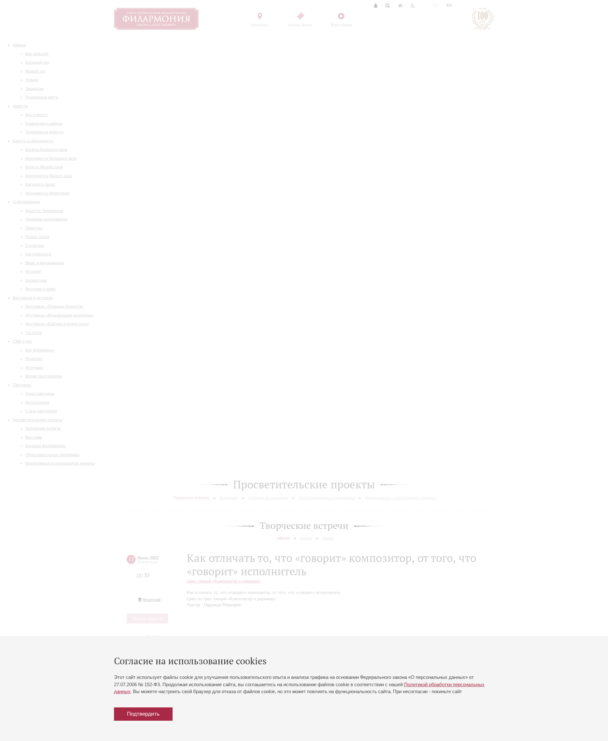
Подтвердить (143, 714)
